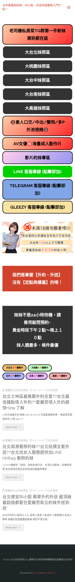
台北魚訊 (53, 390)
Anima (36, 572)
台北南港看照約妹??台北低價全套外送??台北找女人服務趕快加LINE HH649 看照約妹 (35, 452)
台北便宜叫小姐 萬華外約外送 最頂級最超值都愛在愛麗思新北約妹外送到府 (37, 502)
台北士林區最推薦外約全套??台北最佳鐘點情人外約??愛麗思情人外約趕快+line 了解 (35, 402)
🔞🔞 (37, 126)
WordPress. (49, 572)
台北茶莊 (53, 490)
